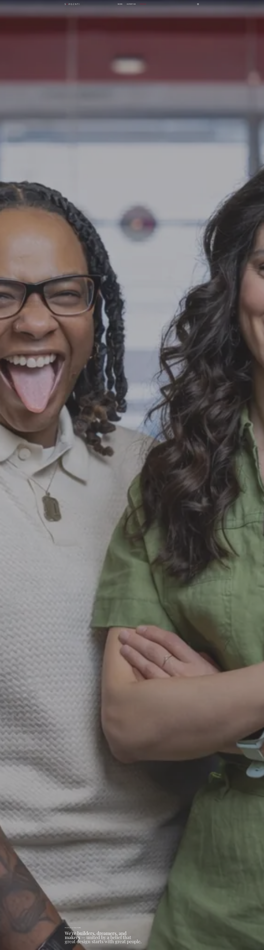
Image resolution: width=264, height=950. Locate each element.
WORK (120, 4)
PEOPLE (143, 4)
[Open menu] (198, 4)
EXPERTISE (131, 4)
